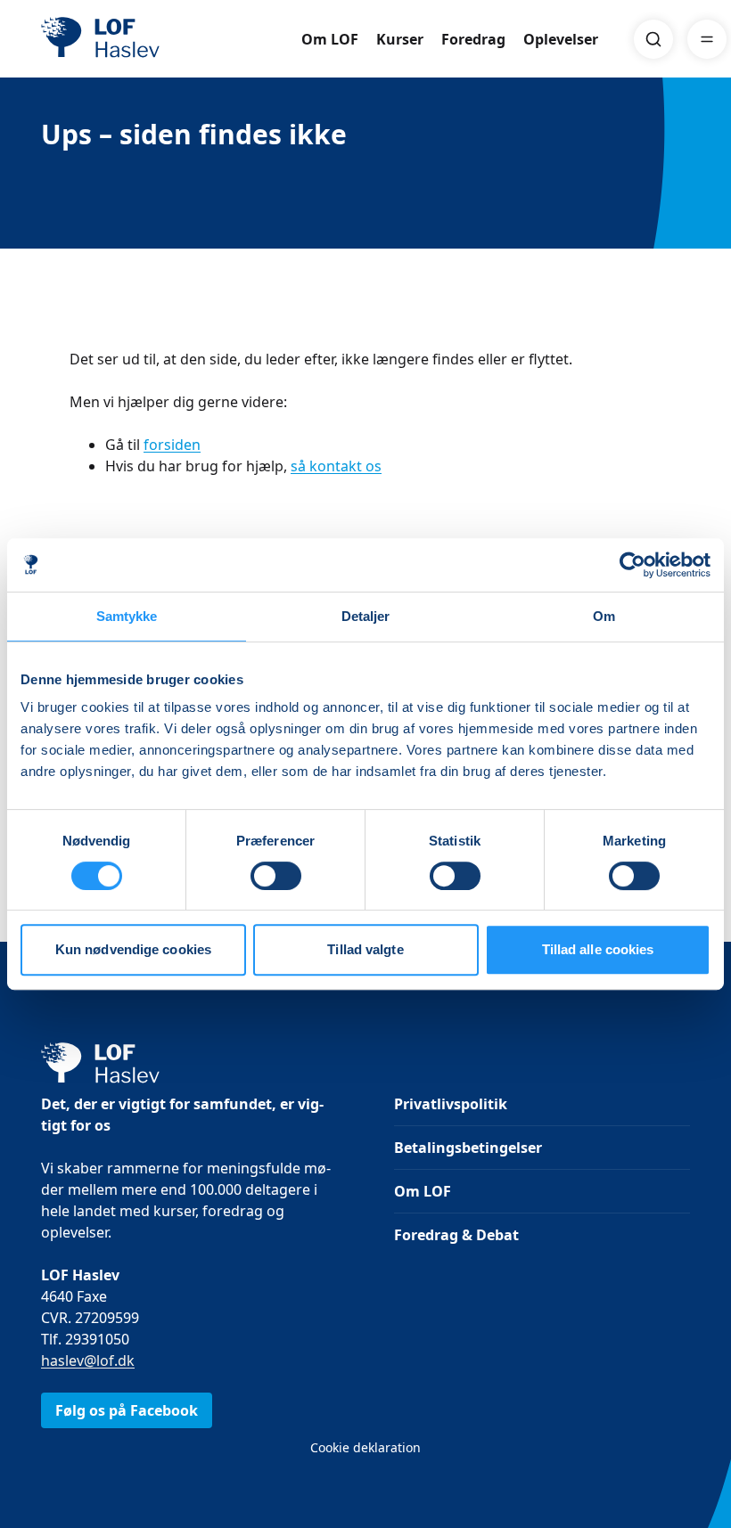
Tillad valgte (365, 949)
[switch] (276, 876)
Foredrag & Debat (456, 1235)
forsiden (172, 444)
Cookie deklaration (365, 1447)
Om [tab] (604, 616)
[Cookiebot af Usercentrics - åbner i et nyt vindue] (632, 565)
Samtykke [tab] (127, 616)
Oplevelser (560, 39)
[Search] (653, 39)
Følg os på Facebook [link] (126, 1410)
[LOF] (171, 39)
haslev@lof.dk (88, 1360)
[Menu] (707, 39)
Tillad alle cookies (598, 949)
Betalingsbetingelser (468, 1147)
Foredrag (473, 39)
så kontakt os (336, 466)
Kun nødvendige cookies (133, 949)
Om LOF (329, 39)
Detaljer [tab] (365, 616)
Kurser (399, 39)
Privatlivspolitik (450, 1104)
